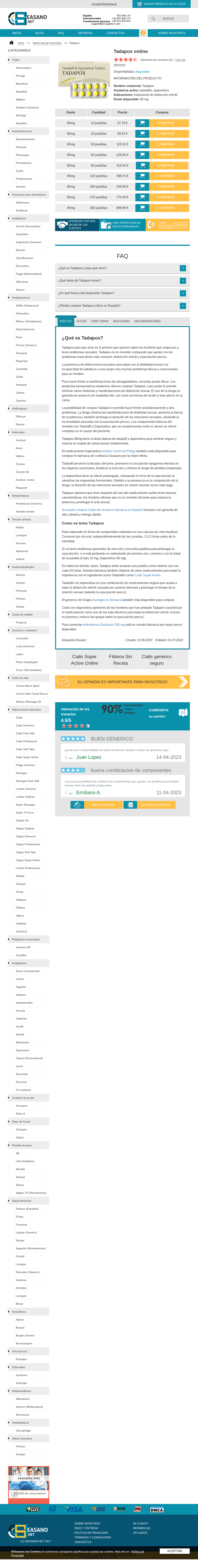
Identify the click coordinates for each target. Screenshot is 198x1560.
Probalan (21, 1359)
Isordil (19, 1026)
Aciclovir (21, 440)
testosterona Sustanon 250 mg (104, 624)
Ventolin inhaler (25, 511)
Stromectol (22, 1414)
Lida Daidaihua (25, 1161)
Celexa (20, 392)
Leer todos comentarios (156, 804)
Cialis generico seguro (157, 660)
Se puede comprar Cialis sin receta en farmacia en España (102, 509)
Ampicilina (22, 234)
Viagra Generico (26, 836)
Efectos (66, 321)
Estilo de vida (20, 677)
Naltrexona (22, 202)
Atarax (20, 1319)
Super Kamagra (25, 804)
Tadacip (20, 883)
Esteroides (18, 1367)
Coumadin (22, 638)
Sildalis (20, 875)
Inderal (20, 559)
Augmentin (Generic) (28, 242)
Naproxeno (22, 1050)
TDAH (15, 59)
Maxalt (20, 1034)
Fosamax (21, 1224)
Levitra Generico (26, 788)
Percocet (21, 1081)
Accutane (21, 1105)
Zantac (20, 606)
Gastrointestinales (23, 567)
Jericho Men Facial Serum (32, 693)
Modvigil (21, 115)
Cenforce (21, 931)
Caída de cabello (22, 614)
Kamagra (21, 772)
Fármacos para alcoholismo (29, 194)
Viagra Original (25, 828)
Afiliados (140, 1532)
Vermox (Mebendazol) (29, 1406)
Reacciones (121, 321)
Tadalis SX (22, 820)
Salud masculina (22, 1438)
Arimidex (21, 1287)
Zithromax (22, 281)
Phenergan (22, 155)
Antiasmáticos (20, 495)
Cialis (19, 717)
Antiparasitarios (21, 1390)
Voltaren (21, 994)
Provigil (20, 75)
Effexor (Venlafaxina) (28, 321)
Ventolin (21, 186)
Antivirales (18, 432)
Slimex (20, 1184)
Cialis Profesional (26, 741)
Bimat (19, 1303)
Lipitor (19, 654)
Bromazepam (24, 1343)
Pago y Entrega (86, 1528)
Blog (40, 33)
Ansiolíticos (19, 1311)
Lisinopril (21, 535)
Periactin (21, 147)
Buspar (20, 1327)
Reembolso (141, 1528)
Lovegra (21, 1264)
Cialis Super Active (27, 757)
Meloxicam (22, 1042)
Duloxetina (22, 313)
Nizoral (20, 424)
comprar (166, 123)
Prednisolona (24, 178)
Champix (21, 1129)
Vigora (20, 915)
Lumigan (21, 1295)
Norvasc (21, 543)
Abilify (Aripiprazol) (27, 305)
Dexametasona (25, 139)
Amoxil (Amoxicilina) (28, 226)
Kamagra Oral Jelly (27, 780)
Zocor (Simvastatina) (28, 669)
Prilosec (21, 598)
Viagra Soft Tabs (26, 852)
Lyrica (19, 1066)
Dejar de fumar (21, 1121)
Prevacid (21, 590)
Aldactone (22, 551)
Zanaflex (21, 955)
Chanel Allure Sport (27, 685)
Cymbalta (21, 368)
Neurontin (22, 1074)
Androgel (21, 1383)
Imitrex (20, 978)
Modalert (21, 123)
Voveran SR (23, 947)
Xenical (20, 1177)
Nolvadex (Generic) (28, 1272)
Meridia (20, 1169)
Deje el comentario (102, 804)
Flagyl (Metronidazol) (29, 273)
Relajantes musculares (26, 939)
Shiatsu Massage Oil (28, 701)
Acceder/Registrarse (104, 3)
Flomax (20, 1446)
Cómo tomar (99, 321)
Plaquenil (21, 487)
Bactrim (20, 250)
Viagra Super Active (28, 860)
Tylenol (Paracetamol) (29, 1058)
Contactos (116, 33)
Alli (17, 1153)
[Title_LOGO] (27, 18)
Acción (81, 321)
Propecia (21, 622)
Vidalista (21, 923)
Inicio (16, 33)
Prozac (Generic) (26, 345)
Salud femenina (21, 1200)
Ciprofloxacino (24, 258)
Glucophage (23, 1430)
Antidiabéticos (20, 1422)
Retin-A (20, 1113)
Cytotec (20, 582)
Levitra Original (25, 796)
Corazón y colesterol (24, 630)
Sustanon (21, 1375)
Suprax (20, 289)
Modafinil (21, 91)
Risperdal (21, 361)
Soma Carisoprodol (27, 971)
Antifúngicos (19, 408)
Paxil (19, 337)
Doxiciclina (22, 265)
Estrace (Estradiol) (27, 1208)
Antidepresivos (21, 297)
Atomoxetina (23, 67)
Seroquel (21, 353)
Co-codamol (23, 1089)
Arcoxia (20, 1010)
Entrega (85, 33)
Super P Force (25, 812)
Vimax (19, 891)
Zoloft (19, 376)
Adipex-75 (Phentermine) (31, 1192)
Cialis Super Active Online (84, 660)
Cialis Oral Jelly (25, 733)
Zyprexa (21, 400)
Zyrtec (20, 170)
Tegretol (21, 986)
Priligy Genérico (25, 765)
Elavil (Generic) (25, 329)
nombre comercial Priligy (119, 451)
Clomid (20, 1256)
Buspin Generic (25, 1335)
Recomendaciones (148, 321)
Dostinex (21, 1280)
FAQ (61, 33)
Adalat (20, 527)
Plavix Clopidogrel (27, 662)
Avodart (20, 1454)
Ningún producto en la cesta (165, 4)
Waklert (20, 99)
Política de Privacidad (91, 1532)
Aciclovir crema (25, 479)
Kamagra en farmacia (107, 600)
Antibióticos (19, 218)
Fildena (20, 907)
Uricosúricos (19, 1351)
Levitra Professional (28, 868)
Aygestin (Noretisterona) (31, 1248)
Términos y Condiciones (92, 1537)
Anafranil (21, 384)
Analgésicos (19, 963)
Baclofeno (22, 83)
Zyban (20, 1137)
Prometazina (23, 162)
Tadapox (21, 899)
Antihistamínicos (22, 131)
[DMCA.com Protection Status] (161, 1509)
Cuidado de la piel (23, 1097)
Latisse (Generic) (26, 1232)
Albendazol (22, 1398)
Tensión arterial (21, 519)
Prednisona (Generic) (29, 503)
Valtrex (20, 456)
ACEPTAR (174, 1551)
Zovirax (20, 464)
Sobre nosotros (172, 33)
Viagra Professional (28, 844)
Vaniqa (20, 1240)
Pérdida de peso (22, 1145)
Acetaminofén (24, 1002)
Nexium (20, 574)
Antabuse (21, 210)
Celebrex (21, 1018)
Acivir (19, 448)
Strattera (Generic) (27, 107)
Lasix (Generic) (25, 646)
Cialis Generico (25, 725)
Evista (19, 1216)
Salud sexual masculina (47, 42)
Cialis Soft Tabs (25, 749)
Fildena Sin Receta (120, 660)
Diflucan (21, 416)
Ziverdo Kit (22, 471)
